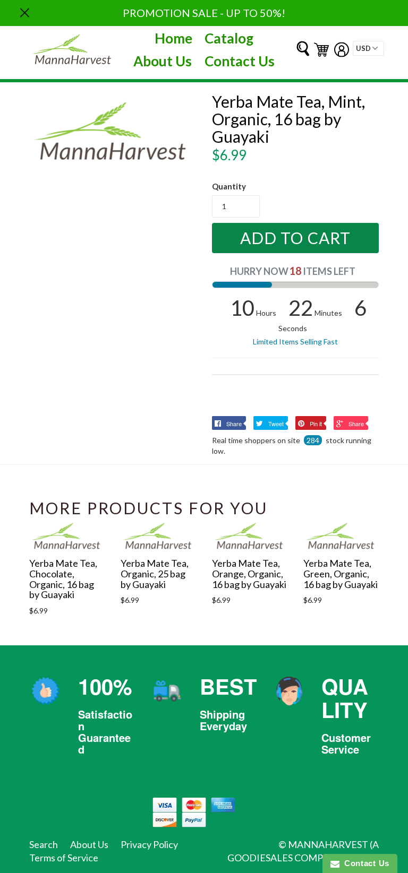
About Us (162, 61)
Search (43, 844)
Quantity (229, 186)
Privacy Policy (149, 844)
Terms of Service (63, 857)
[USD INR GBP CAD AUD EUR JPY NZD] (368, 48)
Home (173, 38)
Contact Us (240, 61)
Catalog (229, 38)
